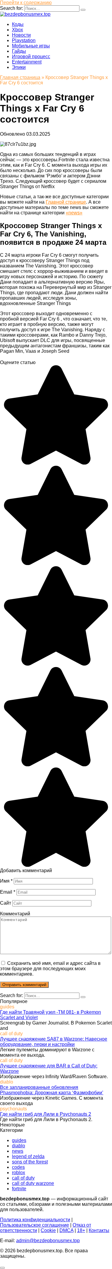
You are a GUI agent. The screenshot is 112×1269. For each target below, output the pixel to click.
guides (19, 1140)
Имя (6, 880)
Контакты (99, 1230)
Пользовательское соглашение (34, 1225)
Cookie (48, 1230)
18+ (81, 1230)
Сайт (5, 903)
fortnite (19, 1188)
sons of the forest (30, 1161)
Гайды (19, 51)
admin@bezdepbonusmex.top (48, 1240)
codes (18, 1167)
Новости (21, 35)
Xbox (17, 29)
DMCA (66, 1230)
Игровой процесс (31, 56)
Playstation (24, 40)
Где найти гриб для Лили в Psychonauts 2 (45, 1114)
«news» (74, 212)
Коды (18, 24)
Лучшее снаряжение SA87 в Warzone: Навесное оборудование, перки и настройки (53, 1041)
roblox (18, 1172)
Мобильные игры (31, 45)
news (17, 1151)
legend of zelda (28, 1156)
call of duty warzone (33, 1183)
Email (7, 892)
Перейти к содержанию (26, 2)
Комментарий (15, 913)
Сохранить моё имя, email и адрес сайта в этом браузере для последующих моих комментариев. (50, 968)
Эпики (19, 67)
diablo (18, 1145)
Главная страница (20, 77)
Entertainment (27, 61)
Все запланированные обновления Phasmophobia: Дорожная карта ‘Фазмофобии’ (51, 1090)
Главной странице (66, 202)
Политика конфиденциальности (35, 1219)
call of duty (23, 1177)
